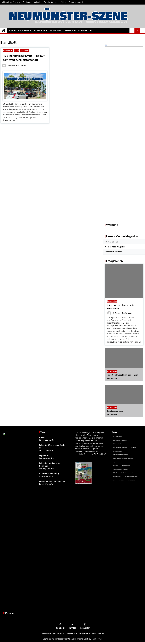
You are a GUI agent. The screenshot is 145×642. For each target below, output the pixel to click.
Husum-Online (111, 242)
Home (11, 30)
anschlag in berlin (117, 476)
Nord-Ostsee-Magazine (115, 247)
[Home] (3, 30)
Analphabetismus (126, 465)
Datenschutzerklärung (49, 474)
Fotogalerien (55, 30)
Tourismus (25, 51)
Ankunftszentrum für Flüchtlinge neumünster (123, 473)
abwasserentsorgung (117, 451)
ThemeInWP (96, 639)
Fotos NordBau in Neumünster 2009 (122, 375)
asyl (114, 480)
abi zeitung (133, 447)
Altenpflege (115, 465)
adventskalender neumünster (120, 454)
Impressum (69, 30)
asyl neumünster (131, 480)
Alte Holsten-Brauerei (134, 462)
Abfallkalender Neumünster (119, 444)
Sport (16, 51)
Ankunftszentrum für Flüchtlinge (120, 469)
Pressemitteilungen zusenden (52, 481)
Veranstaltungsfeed (113, 252)
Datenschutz (83, 30)
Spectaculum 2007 (115, 411)
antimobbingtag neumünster (131, 476)
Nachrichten (39, 30)
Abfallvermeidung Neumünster (120, 447)
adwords (134, 454)
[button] (131, 30)
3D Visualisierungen (117, 436)
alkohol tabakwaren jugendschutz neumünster (123, 458)
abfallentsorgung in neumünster (120, 440)
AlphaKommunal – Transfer (119, 462)
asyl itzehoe (121, 480)
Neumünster (23, 30)
